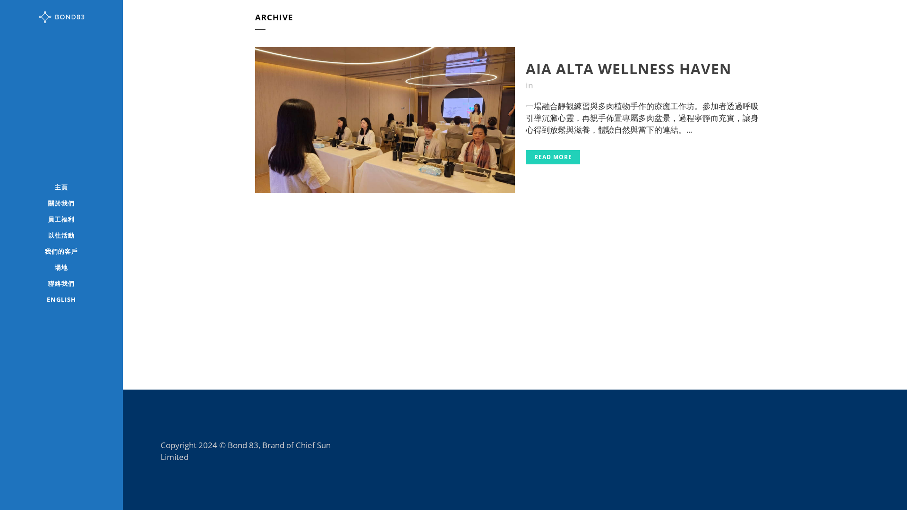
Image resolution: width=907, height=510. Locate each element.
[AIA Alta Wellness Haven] (385, 120)
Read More (553, 157)
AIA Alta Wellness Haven (628, 68)
